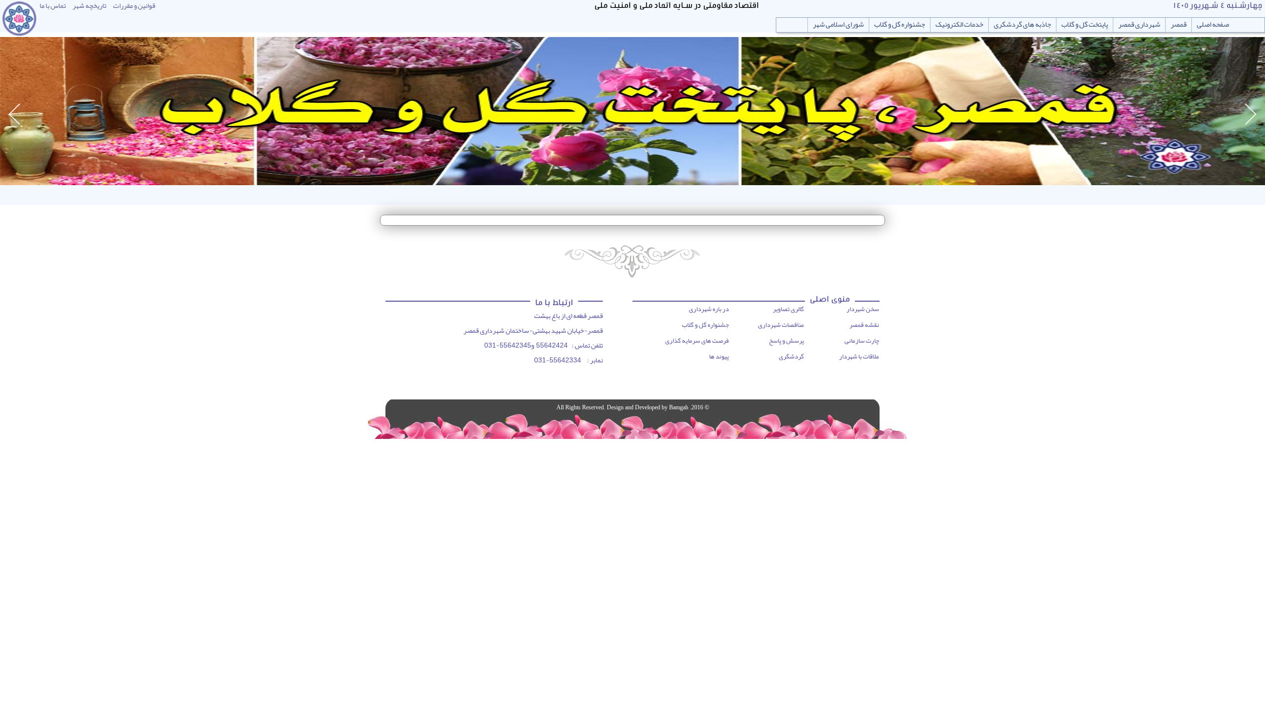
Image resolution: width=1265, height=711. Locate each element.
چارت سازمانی (861, 340)
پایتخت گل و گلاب (1084, 25)
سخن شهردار (862, 309)
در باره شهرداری (709, 309)
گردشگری (791, 356)
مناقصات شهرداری (781, 324)
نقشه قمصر (864, 324)
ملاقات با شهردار (859, 356)
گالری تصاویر (788, 309)
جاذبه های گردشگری (1022, 25)
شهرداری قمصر (1139, 25)
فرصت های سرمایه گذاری (697, 340)
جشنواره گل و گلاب (899, 25)
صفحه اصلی (1213, 25)
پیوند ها (719, 356)
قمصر (1178, 25)
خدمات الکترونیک (959, 25)
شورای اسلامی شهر (838, 25)
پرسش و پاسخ (786, 340)
